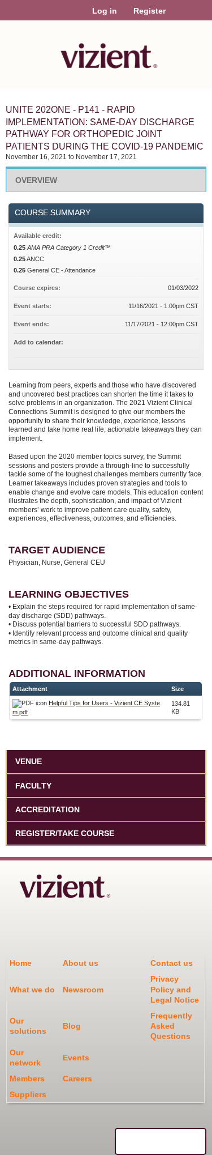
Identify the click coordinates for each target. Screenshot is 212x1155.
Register (149, 11)
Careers (77, 1078)
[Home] (106, 51)
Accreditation (47, 809)
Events (76, 1057)
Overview (36, 180)
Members (27, 1078)
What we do (32, 989)
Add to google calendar (145, 344)
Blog (72, 1025)
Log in (104, 11)
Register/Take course (64, 833)
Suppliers (28, 1094)
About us (80, 963)
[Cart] (179, 16)
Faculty (33, 785)
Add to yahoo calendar (160, 344)
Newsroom (83, 989)
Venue (28, 761)
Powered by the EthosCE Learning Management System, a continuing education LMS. (160, 1141)
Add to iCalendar (174, 343)
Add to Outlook (189, 344)
